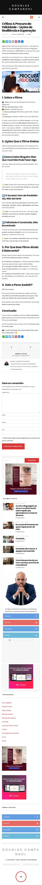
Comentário (6, 392)
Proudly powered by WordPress (11, 864)
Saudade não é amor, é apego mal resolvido (26, 549)
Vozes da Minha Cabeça (22, 522)
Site (3, 429)
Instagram (8, 629)
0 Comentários (20, 517)
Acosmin (36, 864)
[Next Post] (30, 347)
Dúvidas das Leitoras (9, 718)
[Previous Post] (11, 347)
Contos (4, 729)
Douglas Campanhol (21, 7)
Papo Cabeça (19, 557)
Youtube (7, 622)
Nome (4, 415)
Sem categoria (7, 703)
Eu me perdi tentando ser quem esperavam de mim (27, 526)
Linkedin (7, 635)
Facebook (7, 616)
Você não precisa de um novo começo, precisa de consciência (27, 562)
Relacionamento (20, 503)
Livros (4, 737)
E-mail (4, 422)
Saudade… (20, 538)
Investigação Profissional (10, 733)
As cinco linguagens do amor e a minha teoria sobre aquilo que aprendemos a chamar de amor (26, 510)
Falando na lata (7, 706)
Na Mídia (5, 722)
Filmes (29, 34)
